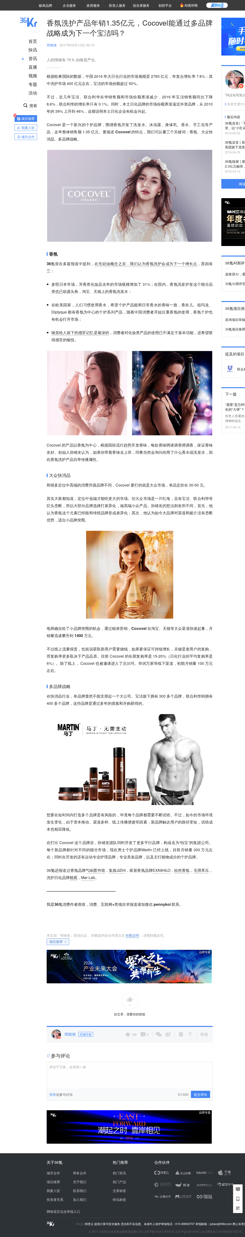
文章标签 (119, 1190)
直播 (32, 67)
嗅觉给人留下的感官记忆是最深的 (80, 332)
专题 (32, 84)
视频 (32, 75)
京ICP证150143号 (187, 1231)
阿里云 (89, 1224)
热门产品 (119, 1181)
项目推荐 (56, 941)
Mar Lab (88, 877)
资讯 (32, 58)
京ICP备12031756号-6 (159, 1231)
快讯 (32, 49)
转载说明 (132, 935)
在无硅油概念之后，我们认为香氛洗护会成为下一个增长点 (146, 263)
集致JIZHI (117, 870)
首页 (32, 41)
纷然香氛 (181, 870)
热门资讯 (119, 1172)
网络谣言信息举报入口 (63, 1211)
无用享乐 (201, 870)
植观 (73, 877)
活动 (32, 93)
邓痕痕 (52, 45)
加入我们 (79, 1199)
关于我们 (79, 1181)
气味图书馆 (95, 870)
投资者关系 (55, 1199)
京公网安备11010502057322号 (221, 1231)
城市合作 (53, 1172)
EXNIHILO (161, 870)
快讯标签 (119, 1199)
